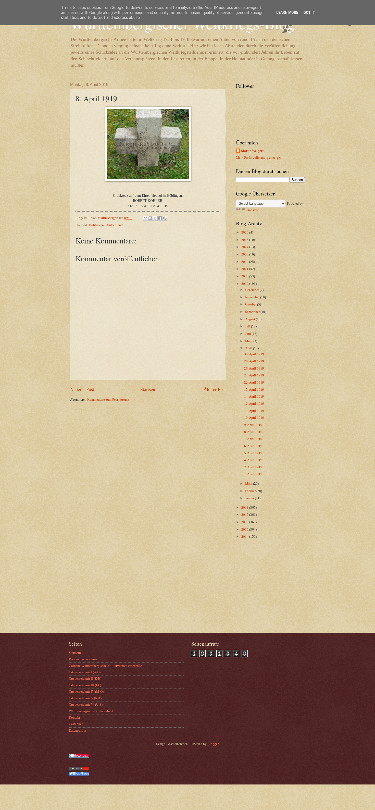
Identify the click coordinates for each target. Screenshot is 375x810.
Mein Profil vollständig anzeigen (259, 157)
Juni (248, 334)
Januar (250, 498)
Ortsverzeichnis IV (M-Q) (86, 691)
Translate (252, 210)
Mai (248, 341)
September (252, 312)
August (250, 319)
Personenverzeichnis (83, 659)
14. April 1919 (254, 396)
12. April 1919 (254, 404)
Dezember (252, 290)
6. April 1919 (253, 446)
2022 (245, 262)
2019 (245, 284)
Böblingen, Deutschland (106, 225)
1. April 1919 (253, 474)
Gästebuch (76, 724)
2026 (245, 232)
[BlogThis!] (150, 218)
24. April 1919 (254, 375)
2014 (245, 536)
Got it (309, 12)
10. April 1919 (254, 418)
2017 (245, 515)
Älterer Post (215, 389)
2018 (245, 507)
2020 (245, 276)
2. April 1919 (253, 467)
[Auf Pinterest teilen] (164, 218)
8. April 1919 (253, 432)
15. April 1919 (254, 389)
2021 (245, 269)
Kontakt (74, 717)
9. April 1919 (253, 425)
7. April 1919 (253, 439)
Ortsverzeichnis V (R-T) (85, 698)
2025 (245, 240)
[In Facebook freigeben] (159, 218)
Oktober (251, 304)
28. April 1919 (254, 361)
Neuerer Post (82, 389)
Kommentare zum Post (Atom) (108, 399)
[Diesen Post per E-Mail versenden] (145, 218)
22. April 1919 (254, 382)
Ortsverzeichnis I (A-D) (85, 672)
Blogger (212, 744)
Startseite (148, 389)
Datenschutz (77, 730)
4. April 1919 (253, 460)
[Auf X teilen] (155, 218)
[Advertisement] (268, 592)
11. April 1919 (254, 411)
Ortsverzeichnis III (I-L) (85, 685)
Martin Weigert (252, 151)
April (249, 348)
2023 (245, 254)
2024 (245, 247)
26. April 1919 (254, 368)
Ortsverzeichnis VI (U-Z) (86, 704)
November (252, 297)
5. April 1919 (253, 453)
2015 (245, 529)
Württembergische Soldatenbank (91, 711)
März (249, 483)
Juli (248, 326)
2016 (245, 522)
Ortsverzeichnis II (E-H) (85, 678)
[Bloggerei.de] (79, 756)
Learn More (287, 12)
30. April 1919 (254, 354)
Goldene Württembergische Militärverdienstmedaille (105, 666)
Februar (250, 491)
